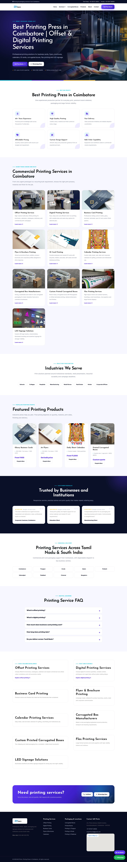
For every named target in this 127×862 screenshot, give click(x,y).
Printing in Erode (69, 831)
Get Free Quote (107, 7)
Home (55, 7)
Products (83, 7)
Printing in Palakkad (70, 834)
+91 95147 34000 (92, 829)
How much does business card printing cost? (44, 625)
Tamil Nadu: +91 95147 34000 (91, 1)
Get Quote (120, 853)
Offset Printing (47, 822)
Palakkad (43, 575)
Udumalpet (22, 575)
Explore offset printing (22, 677)
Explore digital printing (83, 677)
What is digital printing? (36, 617)
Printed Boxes (69, 825)
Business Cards (47, 828)
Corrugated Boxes (73, 7)
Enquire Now (20, 461)
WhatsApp (120, 857)
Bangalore (84, 575)
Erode (63, 569)
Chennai (63, 575)
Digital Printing (47, 825)
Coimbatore (22, 569)
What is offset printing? (36, 610)
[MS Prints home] (19, 7)
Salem (84, 569)
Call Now (88, 794)
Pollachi (104, 569)
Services (61, 7)
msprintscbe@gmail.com (93, 831)
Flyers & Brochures (48, 831)
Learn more (18, 224)
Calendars (46, 834)
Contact (96, 7)
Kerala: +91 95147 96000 (107, 1)
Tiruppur (43, 569)
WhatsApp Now (37, 64)
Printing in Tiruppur (70, 828)
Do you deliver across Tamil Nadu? (40, 639)
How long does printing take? (38, 632)
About (90, 7)
